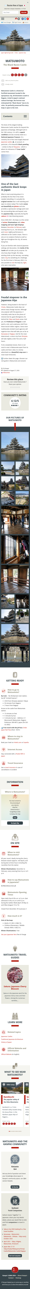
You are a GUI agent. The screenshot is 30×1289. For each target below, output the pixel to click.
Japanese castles (6, 142)
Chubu (16, 53)
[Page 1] (9, 1131)
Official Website (6, 1054)
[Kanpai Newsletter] (19, 19)
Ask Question (15, 1187)
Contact (11, 1278)
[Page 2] (10, 1131)
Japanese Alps (22, 53)
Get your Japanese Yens (9, 934)
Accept (15, 817)
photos (16, 206)
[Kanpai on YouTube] (28, 19)
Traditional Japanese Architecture (12, 1039)
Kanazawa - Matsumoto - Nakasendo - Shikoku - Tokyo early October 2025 (15, 1236)
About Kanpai (22, 1275)
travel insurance (10, 767)
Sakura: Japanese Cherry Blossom (15, 987)
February (19, 227)
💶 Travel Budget (6, 22)
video (23, 222)
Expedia (26, 742)
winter (5, 222)
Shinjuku (25, 336)
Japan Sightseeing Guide (7, 53)
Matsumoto (6, 372)
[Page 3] (12, 1131)
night (24, 263)
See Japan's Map (15, 823)
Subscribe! (24, 12)
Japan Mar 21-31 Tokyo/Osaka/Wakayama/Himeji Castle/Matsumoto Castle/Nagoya (15, 1249)
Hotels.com (17, 742)
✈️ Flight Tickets (16, 22)
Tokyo (11, 319)
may (6, 258)
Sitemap (18, 1278)
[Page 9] (20, 1131)
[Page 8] (19, 1131)
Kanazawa (4, 334)
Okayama (17, 147)
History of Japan (6, 1042)
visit (13, 263)
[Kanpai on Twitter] (25, 19)
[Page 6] (16, 1131)
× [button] (27, 2)
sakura (3, 216)
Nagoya (12, 334)
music (6, 232)
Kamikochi (9, 1097)
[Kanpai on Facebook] (23, 19)
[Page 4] (13, 1131)
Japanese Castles (6, 1036)
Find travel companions (15, 1256)
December (10, 227)
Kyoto (18, 319)
